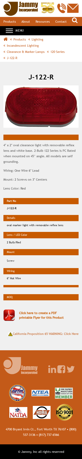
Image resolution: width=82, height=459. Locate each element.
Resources (43, 21)
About (25, 21)
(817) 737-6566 (49, 435)
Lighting (37, 39)
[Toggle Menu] (9, 30)
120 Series (57, 52)
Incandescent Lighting (23, 45)
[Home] (28, 4)
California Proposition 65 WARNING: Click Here (46, 334)
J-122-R (12, 58)
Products (9, 21)
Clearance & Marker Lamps (26, 52)
